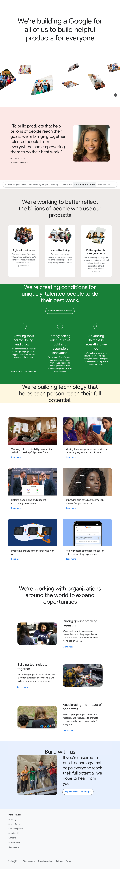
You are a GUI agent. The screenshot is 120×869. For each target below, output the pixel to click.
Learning (12, 819)
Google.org (13, 847)
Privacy (59, 861)
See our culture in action (60, 311)
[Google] (12, 861)
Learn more (68, 647)
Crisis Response (15, 829)
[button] (115, 95)
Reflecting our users (16, 184)
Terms (68, 861)
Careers (12, 838)
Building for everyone (61, 184)
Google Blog (14, 842)
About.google (29, 861)
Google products (45, 861)
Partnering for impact (84, 184)
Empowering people (38, 184)
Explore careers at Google (78, 792)
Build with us (104, 184)
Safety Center (14, 824)
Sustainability (14, 833)
